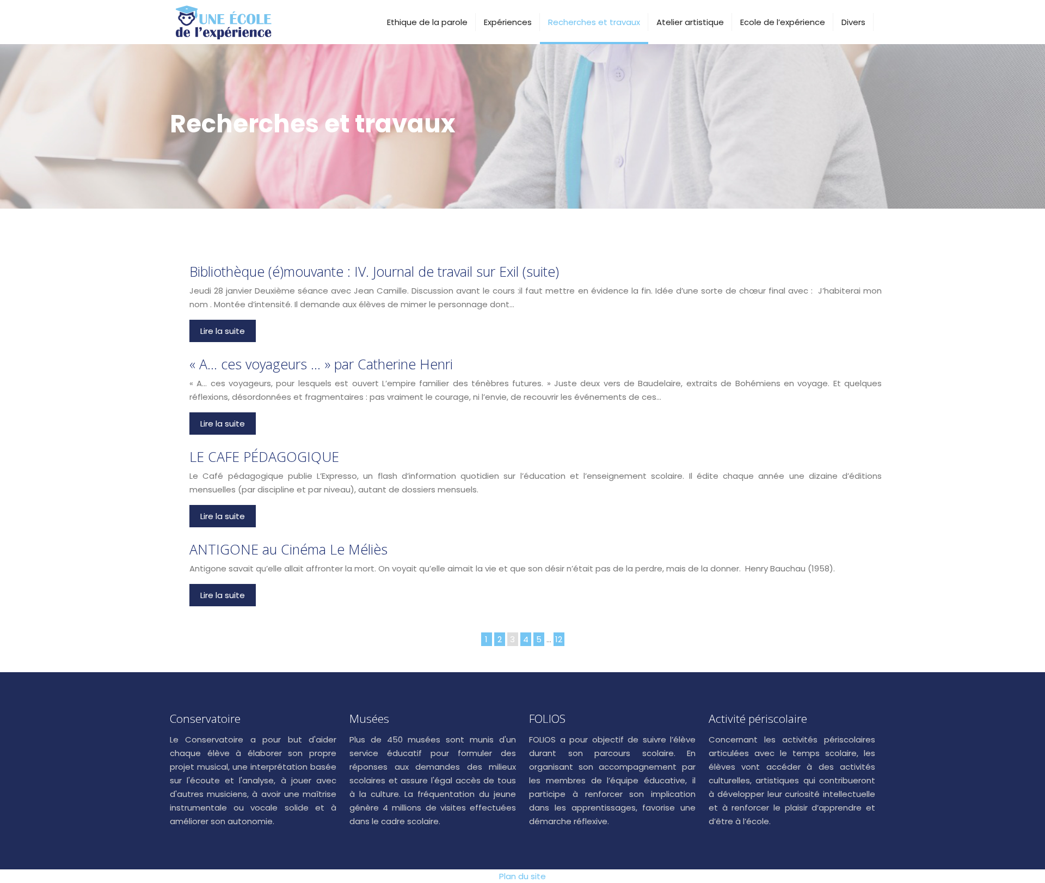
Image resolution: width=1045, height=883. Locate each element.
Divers (853, 22)
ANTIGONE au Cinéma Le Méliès (288, 549)
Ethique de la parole (427, 22)
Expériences (508, 22)
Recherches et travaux (594, 22)
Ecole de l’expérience (782, 22)
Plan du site (522, 876)
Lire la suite (222, 331)
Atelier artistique (690, 22)
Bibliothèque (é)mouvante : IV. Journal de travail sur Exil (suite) (374, 271)
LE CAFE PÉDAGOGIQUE (264, 456)
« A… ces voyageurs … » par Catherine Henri (321, 364)
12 (558, 639)
